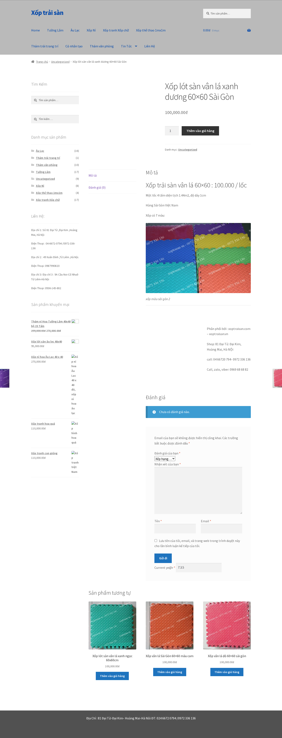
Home (35, 30)
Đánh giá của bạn (167, 453)
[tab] (112, 176)
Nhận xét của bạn (167, 464)
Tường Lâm (55, 30)
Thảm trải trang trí (44, 46)
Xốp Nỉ (91, 30)
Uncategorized (60, 61)
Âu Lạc (75, 30)
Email (206, 521)
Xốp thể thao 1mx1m (151, 30)
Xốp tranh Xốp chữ (116, 30)
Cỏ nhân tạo (74, 46)
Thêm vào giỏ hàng (200, 131)
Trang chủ (42, 61)
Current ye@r (164, 567)
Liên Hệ (149, 46)
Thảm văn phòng (102, 46)
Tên (158, 521)
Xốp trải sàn (47, 12)
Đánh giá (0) (97, 187)
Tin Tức (126, 46)
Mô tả (93, 175)
